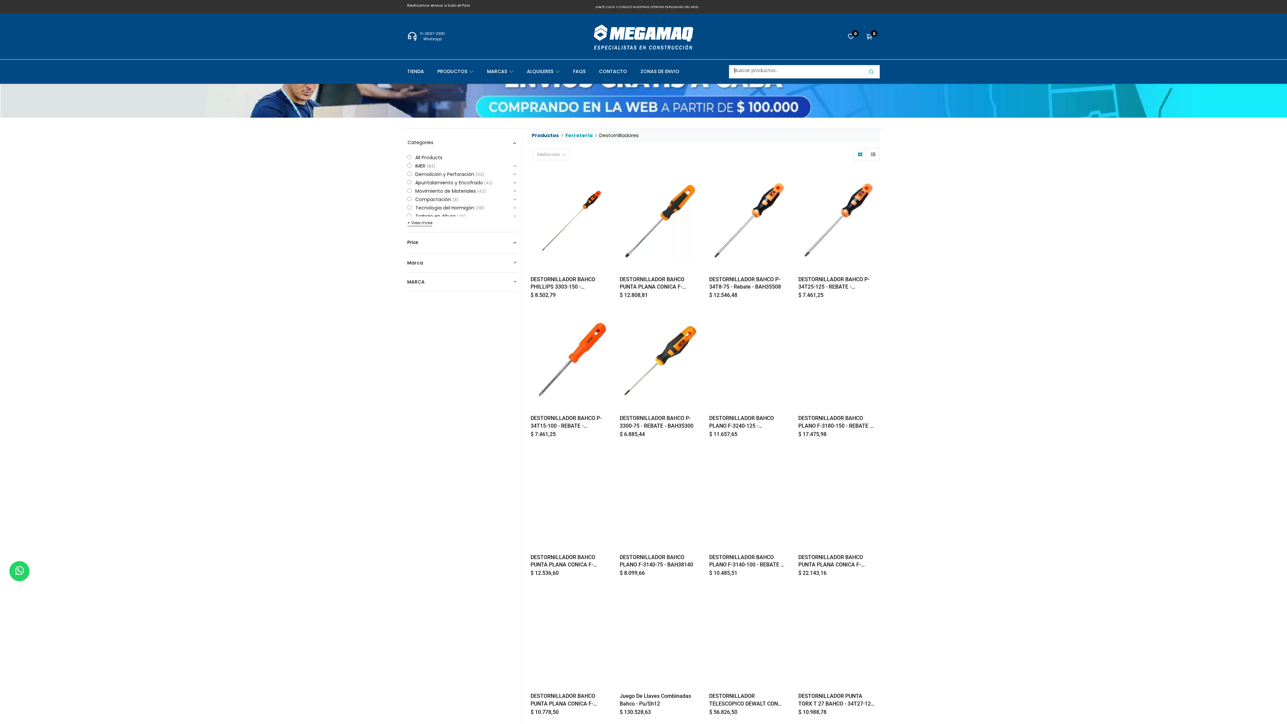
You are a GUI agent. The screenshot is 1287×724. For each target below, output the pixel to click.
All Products (428, 157)
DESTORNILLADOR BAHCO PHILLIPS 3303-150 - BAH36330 (563, 283)
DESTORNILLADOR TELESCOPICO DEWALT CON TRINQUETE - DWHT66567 (743, 700)
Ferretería (579, 135)
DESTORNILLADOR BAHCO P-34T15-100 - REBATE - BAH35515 (566, 422)
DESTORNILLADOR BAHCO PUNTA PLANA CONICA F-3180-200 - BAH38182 (830, 561)
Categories (420, 142)
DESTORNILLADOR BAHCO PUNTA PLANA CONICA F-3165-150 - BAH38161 (652, 283)
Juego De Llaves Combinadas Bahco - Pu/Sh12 (655, 700)
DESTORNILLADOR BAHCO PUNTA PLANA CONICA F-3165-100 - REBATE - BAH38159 (563, 561)
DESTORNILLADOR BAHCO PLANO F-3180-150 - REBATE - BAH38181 (834, 422)
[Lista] (873, 154)
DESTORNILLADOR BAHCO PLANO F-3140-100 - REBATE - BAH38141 (745, 561)
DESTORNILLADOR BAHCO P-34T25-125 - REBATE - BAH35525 (833, 283)
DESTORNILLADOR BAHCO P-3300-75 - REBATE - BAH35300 (656, 422)
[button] (551, 154)
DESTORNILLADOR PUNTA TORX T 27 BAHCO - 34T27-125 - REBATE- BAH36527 (836, 700)
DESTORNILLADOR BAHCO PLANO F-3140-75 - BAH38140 (656, 561)
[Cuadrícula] (860, 154)
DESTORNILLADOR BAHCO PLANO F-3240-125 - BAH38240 (741, 422)
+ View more (419, 223)
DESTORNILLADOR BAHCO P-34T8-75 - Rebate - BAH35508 (745, 283)
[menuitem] (422, 71)
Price (412, 242)
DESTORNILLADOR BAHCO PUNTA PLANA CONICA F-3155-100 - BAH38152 (563, 700)
